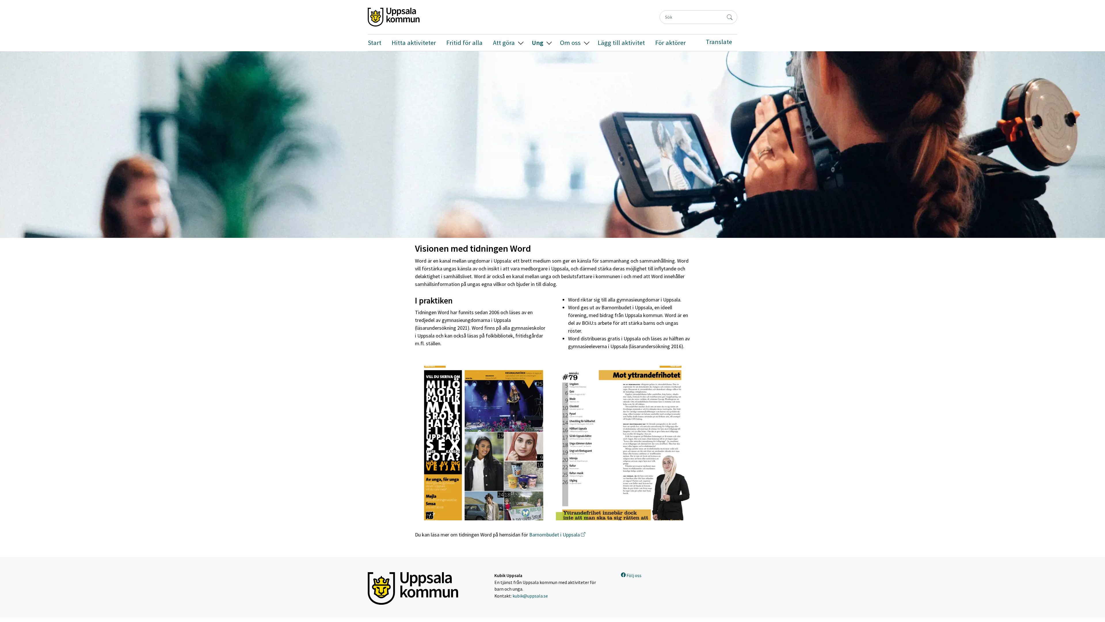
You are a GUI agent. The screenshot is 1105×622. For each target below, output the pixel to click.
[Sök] (729, 17)
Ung (537, 43)
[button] (521, 43)
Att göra (504, 43)
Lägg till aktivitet (621, 43)
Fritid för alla (464, 43)
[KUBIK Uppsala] (394, 17)
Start (374, 43)
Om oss (570, 43)
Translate (719, 42)
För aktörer (670, 43)
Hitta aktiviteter (414, 43)
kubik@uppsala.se (530, 596)
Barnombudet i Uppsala (554, 534)
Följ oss (633, 575)
